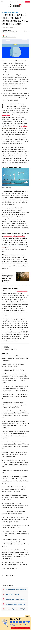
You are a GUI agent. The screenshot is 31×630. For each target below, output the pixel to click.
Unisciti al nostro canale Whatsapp (15, 599)
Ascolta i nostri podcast (12, 594)
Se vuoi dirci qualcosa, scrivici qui (15, 609)
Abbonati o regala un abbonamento (15, 604)
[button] (24, 31)
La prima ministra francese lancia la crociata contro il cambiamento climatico (7, 278)
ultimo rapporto (22, 291)
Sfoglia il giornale (14, 1)
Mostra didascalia (15, 48)
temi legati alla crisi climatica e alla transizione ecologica (14, 245)
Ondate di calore (7, 121)
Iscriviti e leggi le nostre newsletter (16, 589)
